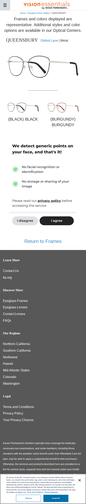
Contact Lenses (14, 314)
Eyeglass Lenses (15, 307)
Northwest (10, 357)
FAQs (7, 320)
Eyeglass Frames (15, 301)
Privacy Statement (51, 492)
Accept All (56, 498)
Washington (11, 383)
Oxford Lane (49, 40)
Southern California (17, 350)
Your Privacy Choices (18, 420)
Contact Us (11, 271)
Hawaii (8, 363)
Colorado (9, 377)
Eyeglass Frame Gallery (39, 13)
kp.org (7, 277)
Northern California (16, 344)
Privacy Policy (13, 413)
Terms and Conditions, (35, 492)
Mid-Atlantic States (16, 370)
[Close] (79, 480)
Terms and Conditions (18, 407)
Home (22, 13)
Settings (28, 498)
